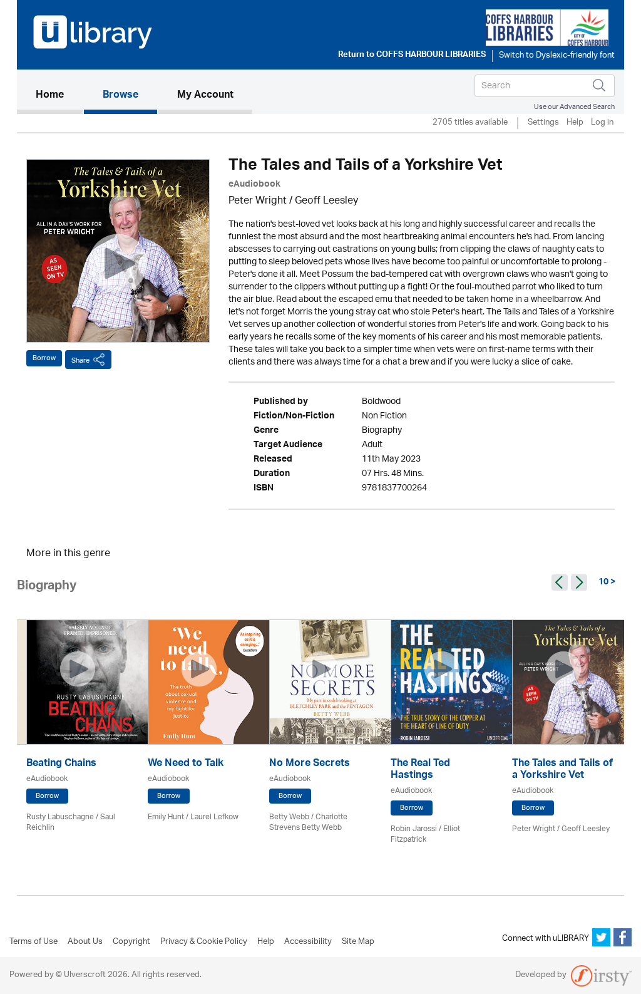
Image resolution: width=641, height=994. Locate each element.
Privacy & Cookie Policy (203, 942)
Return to (412, 56)
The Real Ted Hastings (420, 770)
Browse (120, 96)
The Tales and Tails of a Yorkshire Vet (562, 770)
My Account (205, 96)
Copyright (131, 942)
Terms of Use (33, 942)
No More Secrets (309, 764)
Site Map (358, 942)
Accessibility (308, 942)
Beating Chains (61, 764)
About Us (85, 942)
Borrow (44, 358)
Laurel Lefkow (214, 817)
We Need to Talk (185, 764)
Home (59, 95)
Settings (543, 123)
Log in (602, 123)
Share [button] (80, 360)
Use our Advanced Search (574, 107)
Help (575, 123)
